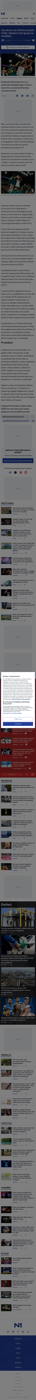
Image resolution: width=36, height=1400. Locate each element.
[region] (18, 700)
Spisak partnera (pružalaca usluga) (12, 713)
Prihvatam (18, 723)
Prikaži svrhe (18, 719)
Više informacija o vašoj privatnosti (21, 699)
